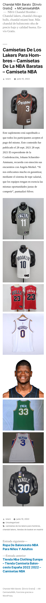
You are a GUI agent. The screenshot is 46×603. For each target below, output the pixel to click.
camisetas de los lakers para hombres (23, 526)
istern (8, 79)
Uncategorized (12, 522)
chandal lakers (9, 529)
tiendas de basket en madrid (30, 529)
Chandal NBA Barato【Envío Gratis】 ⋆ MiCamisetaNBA (22, 6)
